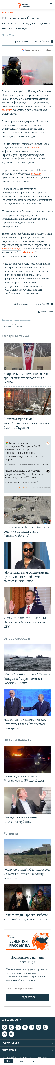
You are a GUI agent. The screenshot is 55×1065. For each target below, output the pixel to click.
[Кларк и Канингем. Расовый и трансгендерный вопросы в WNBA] (27, 356)
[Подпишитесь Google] (4, 1027)
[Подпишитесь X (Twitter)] (18, 1027)
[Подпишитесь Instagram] (38, 1027)
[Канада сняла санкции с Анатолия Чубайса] (27, 800)
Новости (7, 12)
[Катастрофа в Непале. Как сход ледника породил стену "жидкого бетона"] (27, 510)
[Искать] (46, 1061)
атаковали (34, 148)
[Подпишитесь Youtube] (25, 1027)
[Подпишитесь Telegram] (31, 1027)
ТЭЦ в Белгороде (11, 249)
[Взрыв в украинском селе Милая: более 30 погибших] (27, 759)
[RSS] (45, 1027)
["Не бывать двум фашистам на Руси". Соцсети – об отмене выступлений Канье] (27, 555)
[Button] (21, 42)
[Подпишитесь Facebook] (11, 1027)
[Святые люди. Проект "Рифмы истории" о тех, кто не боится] (27, 897)
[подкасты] (21, 1061)
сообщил (7, 110)
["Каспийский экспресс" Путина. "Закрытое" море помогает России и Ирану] (27, 657)
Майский (28, 252)
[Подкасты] (4, 1034)
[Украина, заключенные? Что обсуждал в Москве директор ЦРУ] (27, 600)
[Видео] (34, 1061)
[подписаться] (11, 1034)
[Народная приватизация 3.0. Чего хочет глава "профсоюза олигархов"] (27, 702)
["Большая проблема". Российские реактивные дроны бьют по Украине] (27, 401)
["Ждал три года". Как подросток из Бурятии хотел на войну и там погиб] (27, 852)
